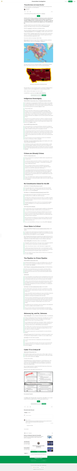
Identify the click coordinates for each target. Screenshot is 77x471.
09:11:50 (29, 284)
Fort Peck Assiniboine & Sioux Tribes (35, 140)
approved (29, 28)
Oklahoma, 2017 (28, 397)
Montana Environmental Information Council (38, 192)
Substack (34, 469)
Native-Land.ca (26, 40)
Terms (40, 465)
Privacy (38, 465)
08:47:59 (40, 106)
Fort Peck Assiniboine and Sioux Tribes (42, 228)
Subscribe (70, 1)
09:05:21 (43, 13)
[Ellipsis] (52, 420)
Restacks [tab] (29, 412)
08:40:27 (30, 345)
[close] (46, 442)
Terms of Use (42, 453)
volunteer (42, 41)
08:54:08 (42, 234)
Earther (41, 22)
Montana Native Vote (32, 155)
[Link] (22, 98)
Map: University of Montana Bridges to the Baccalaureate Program (38, 84)
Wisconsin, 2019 (33, 397)
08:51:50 (49, 222)
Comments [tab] (25, 412)
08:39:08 (31, 253)
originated (34, 361)
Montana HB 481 (46, 26)
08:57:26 (28, 179)
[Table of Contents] (0, 235)
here (24, 23)
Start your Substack (36, 467)
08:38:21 (37, 356)
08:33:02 (26, 149)
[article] (38, 437)
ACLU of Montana (32, 206)
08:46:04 (39, 139)
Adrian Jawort (26, 352)
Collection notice (44, 465)
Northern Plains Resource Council (36, 186)
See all (26, 453)
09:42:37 (26, 204)
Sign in (74, 1)
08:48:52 (33, 265)
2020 (45, 397)
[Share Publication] (67, 1)
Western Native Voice (34, 100)
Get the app (42, 467)
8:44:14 (26, 332)
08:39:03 (50, 309)
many (36, 33)
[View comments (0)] (31, 439)
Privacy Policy (44, 454)
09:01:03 (36, 190)
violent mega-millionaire (28, 31)
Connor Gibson (29, 438)
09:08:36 (31, 122)
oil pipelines (38, 31)
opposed (32, 33)
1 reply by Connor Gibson (30, 425)
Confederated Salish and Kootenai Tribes (37, 267)
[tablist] (27, 412)
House (48, 87)
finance (38, 41)
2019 (43, 397)
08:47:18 (26, 272)
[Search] (65, 1)
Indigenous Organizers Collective (45, 100)
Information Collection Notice (38, 454)
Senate (35, 89)
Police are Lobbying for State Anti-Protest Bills (32, 435)
